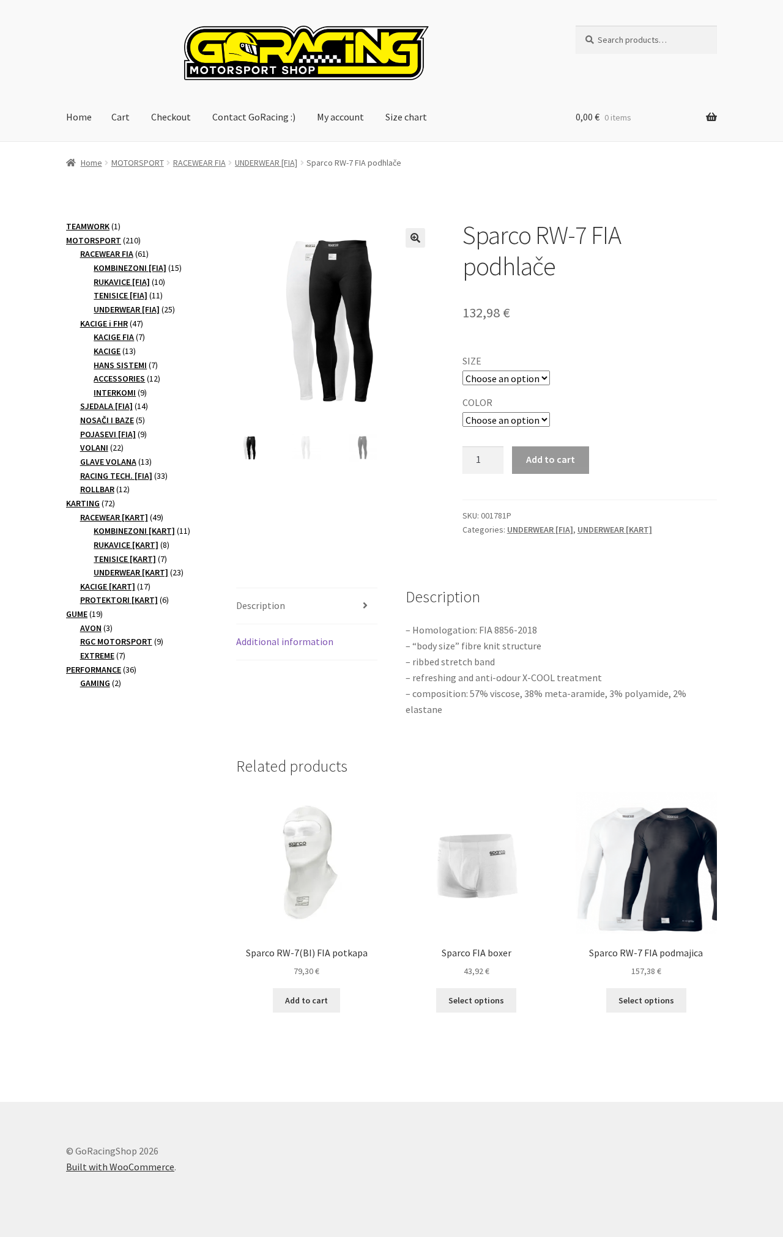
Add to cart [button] (306, 1000)
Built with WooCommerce (120, 1167)
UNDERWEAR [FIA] (266, 162)
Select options (476, 1000)
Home (79, 117)
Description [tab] (260, 605)
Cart (120, 117)
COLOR (477, 402)
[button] (415, 238)
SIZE (471, 361)
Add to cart (550, 459)
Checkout (171, 117)
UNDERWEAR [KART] (614, 529)
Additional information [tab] (284, 641)
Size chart (406, 117)
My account (340, 117)
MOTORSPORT (137, 162)
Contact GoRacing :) (253, 117)
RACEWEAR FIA (199, 162)
